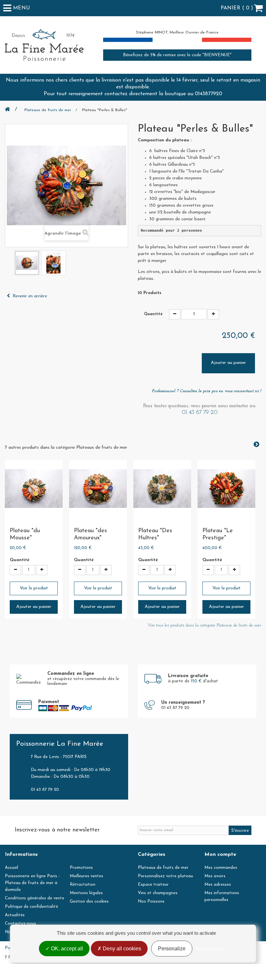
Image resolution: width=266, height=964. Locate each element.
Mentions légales (86, 893)
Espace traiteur (153, 884)
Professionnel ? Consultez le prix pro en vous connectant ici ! (206, 391)
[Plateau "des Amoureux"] (98, 489)
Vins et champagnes (157, 893)
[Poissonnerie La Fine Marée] (44, 45)
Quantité (153, 314)
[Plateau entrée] (27, 263)
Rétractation (82, 884)
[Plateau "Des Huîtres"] (162, 489)
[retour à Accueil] (11, 110)
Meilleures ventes (86, 876)
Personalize (172, 948)
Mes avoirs (214, 876)
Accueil (11, 868)
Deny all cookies (121, 948)
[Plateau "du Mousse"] (34, 489)
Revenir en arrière (29, 296)
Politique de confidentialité (31, 907)
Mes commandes (220, 868)
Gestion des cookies (89, 901)
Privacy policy (210, 948)
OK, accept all (66, 948)
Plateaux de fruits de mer (163, 868)
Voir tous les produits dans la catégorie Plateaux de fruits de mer (204, 625)
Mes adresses (217, 884)
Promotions (81, 868)
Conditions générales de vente (34, 898)
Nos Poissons (151, 901)
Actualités (15, 915)
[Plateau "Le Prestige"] (226, 489)
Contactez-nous (20, 923)
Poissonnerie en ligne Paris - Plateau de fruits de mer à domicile (32, 883)
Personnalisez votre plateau (165, 876)
